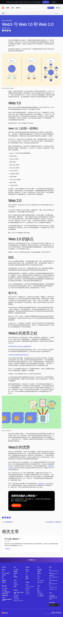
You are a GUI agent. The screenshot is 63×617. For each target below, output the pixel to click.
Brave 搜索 (4, 590)
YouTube (27, 593)
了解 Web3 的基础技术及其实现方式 (18, 354)
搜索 (12, 7)
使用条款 (53, 612)
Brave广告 (16, 584)
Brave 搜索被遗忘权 (6, 592)
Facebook (28, 592)
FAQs (3, 578)
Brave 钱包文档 (40, 595)
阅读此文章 (7, 548)
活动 (38, 575)
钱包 (38, 590)
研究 (15, 575)
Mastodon (28, 588)
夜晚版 (27, 578)
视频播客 (15, 576)
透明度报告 (4, 580)
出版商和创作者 (5, 595)
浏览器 (7, 7)
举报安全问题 (58, 612)
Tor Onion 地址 (40, 580)
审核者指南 (39, 569)
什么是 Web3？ (12, 539)
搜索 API (18, 7)
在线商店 (3, 582)
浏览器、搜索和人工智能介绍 (18, 593)
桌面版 (27, 569)
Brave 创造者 (40, 593)
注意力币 (39, 592)
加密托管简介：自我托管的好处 (54, 522)
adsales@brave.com (53, 580)
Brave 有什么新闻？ (6, 573)
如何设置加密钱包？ (9, 522)
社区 (3, 571)
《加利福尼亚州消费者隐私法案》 (6, 600)
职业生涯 (39, 573)
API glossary (16, 598)
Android (27, 571)
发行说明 (3, 575)
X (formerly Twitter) (30, 586)
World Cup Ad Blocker (18, 600)
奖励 (38, 588)
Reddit (27, 584)
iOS (26, 573)
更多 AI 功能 (39, 582)
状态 (3, 576)
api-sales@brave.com (54, 576)
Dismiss (53, 2)
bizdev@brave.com (53, 583)
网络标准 (15, 573)
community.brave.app (53, 570)
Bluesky (27, 590)
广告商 (3, 597)
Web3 (3, 13)
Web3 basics (9, 20)
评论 (38, 578)
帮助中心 (3, 569)
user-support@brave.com (53, 573)
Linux (27, 575)
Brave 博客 (16, 569)
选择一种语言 (52, 602)
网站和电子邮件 (5, 593)
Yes (45, 2)
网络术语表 (16, 597)
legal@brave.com (53, 589)
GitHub (38, 576)
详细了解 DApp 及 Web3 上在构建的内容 (19, 346)
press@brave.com (53, 587)
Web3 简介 (16, 595)
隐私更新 (15, 571)
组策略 (15, 586)
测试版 (27, 576)
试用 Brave (41, 483)
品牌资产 (39, 571)
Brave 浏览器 (4, 588)
